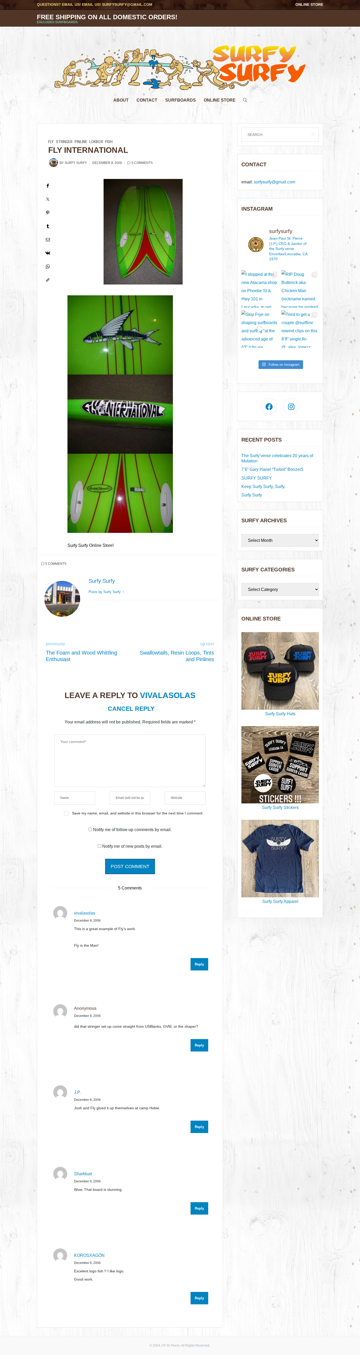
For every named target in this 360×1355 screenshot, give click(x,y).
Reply (199, 964)
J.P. (77, 1092)
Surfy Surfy (76, 163)
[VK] (47, 253)
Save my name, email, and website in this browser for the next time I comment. (137, 813)
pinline (81, 142)
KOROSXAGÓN (89, 1255)
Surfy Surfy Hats (280, 714)
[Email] (47, 239)
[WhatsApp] (47, 266)
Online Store (309, 4)
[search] (245, 99)
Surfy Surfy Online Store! (90, 545)
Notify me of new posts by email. (132, 846)
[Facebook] (47, 185)
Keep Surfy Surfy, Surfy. (263, 486)
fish (109, 142)
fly (51, 142)
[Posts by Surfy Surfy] (53, 162)
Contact (147, 100)
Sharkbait (83, 1174)
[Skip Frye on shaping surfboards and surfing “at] (260, 329)
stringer (64, 142)
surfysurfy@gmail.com (127, 4)
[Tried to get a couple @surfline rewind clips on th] (300, 329)
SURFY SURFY (256, 478)
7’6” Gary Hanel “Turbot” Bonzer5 (272, 469)
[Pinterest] (47, 212)
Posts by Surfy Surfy (105, 592)
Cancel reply (131, 708)
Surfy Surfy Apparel (280, 901)
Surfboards (180, 100)
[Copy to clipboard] (47, 280)
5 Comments (142, 163)
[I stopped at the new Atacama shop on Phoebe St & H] (260, 289)
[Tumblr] (47, 226)
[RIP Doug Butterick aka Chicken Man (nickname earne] (300, 289)
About (121, 100)
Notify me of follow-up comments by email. (132, 829)
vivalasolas (168, 695)
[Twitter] (47, 199)
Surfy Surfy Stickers (280, 807)
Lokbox (96, 142)
